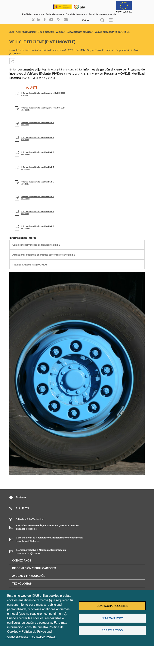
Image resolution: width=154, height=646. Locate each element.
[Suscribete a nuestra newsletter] (65, 20)
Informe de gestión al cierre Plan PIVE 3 (37, 152)
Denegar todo (112, 618)
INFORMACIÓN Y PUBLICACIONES (34, 568)
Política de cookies (17, 637)
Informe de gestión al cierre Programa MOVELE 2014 (43, 108)
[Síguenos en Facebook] (45, 20)
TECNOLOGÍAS (22, 583)
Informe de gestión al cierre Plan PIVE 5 (37, 182)
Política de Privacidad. (43, 637)
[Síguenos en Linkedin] (38, 20)
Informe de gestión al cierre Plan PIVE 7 (37, 211)
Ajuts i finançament (26, 32)
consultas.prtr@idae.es (27, 541)
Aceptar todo (112, 630)
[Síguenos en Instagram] (58, 20)
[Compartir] (12, 61)
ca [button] (84, 20)
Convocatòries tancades (80, 32)
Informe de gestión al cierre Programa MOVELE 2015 (43, 93)
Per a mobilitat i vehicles (51, 32)
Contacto (21, 497)
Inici (11, 32)
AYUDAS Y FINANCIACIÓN (28, 576)
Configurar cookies (112, 606)
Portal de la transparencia (102, 14)
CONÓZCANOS (21, 560)
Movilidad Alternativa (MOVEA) (29, 265)
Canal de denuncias (76, 14)
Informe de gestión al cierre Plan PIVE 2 (37, 137)
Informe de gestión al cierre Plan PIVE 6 (37, 197)
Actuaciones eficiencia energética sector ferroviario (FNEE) (43, 255)
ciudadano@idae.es (26, 528)
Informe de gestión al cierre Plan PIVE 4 (37, 167)
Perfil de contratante (33, 14)
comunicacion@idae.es (28, 553)
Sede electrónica (55, 14)
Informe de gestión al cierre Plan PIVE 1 (37, 123)
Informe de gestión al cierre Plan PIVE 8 (37, 226)
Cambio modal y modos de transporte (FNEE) (36, 245)
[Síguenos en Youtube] (51, 20)
